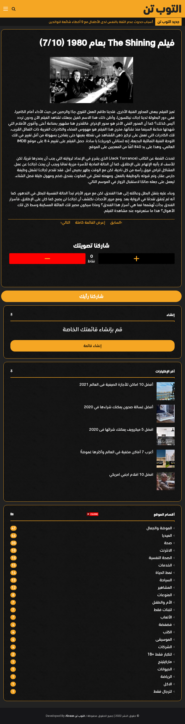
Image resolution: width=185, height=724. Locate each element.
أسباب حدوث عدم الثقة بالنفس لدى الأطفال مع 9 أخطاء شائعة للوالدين (101, 22)
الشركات (165, 646)
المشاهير (165, 587)
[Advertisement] (92, 547)
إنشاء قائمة (92, 345)
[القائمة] (5, 10)
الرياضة (166, 676)
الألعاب (166, 617)
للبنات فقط (163, 609)
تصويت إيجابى (136, 258)
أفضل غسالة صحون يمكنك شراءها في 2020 (118, 406)
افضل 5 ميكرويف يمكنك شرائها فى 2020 (121, 429)
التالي (66, 222)
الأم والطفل (162, 602)
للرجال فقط (162, 691)
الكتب (167, 631)
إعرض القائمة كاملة (90, 222)
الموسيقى (163, 639)
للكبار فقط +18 (159, 654)
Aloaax (69, 716)
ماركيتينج (165, 661)
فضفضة (165, 624)
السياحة (166, 579)
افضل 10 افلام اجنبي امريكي (131, 474)
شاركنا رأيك (91, 296)
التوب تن (80, 716)
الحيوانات (164, 669)
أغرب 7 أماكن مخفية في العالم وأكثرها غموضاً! (116, 451)
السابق (115, 222)
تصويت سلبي (47, 258)
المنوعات (164, 594)
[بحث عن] (13, 10)
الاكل (168, 683)
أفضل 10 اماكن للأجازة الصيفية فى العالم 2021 (116, 384)
